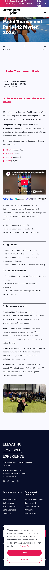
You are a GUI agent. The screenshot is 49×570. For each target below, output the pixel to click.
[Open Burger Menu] (45, 12)
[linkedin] (4, 481)
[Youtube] (13, 481)
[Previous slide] (5, 399)
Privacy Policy (25, 546)
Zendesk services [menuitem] (12, 492)
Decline (24, 560)
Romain (9, 157)
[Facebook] (17, 481)
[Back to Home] (11, 12)
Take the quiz (39, 3)
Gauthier (9, 154)
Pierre (8, 161)
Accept (24, 553)
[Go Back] (24, 46)
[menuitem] (10, 499)
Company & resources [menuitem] (30, 493)
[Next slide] (43, 399)
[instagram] (8, 481)
